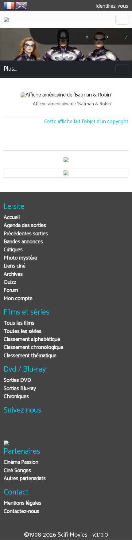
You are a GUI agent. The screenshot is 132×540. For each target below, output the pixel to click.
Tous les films (19, 323)
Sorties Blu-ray (20, 388)
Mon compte (18, 298)
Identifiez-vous (111, 6)
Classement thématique (30, 355)
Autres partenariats (25, 478)
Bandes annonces (23, 241)
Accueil (12, 217)
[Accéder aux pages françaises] (9, 5)
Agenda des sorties (25, 225)
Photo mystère (20, 258)
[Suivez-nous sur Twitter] (25, 429)
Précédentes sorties (26, 233)
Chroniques (16, 396)
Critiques (13, 249)
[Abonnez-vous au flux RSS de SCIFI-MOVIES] (55, 429)
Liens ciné (14, 266)
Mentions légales (22, 503)
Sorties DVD (17, 380)
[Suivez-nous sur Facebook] (10, 429)
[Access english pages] (21, 5)
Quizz (10, 282)
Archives (13, 274)
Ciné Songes (17, 470)
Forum (11, 290)
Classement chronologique (33, 347)
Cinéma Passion (21, 462)
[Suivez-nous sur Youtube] (40, 429)
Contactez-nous (21, 511)
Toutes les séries (22, 331)
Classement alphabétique (32, 339)
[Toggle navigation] (121, 20)
